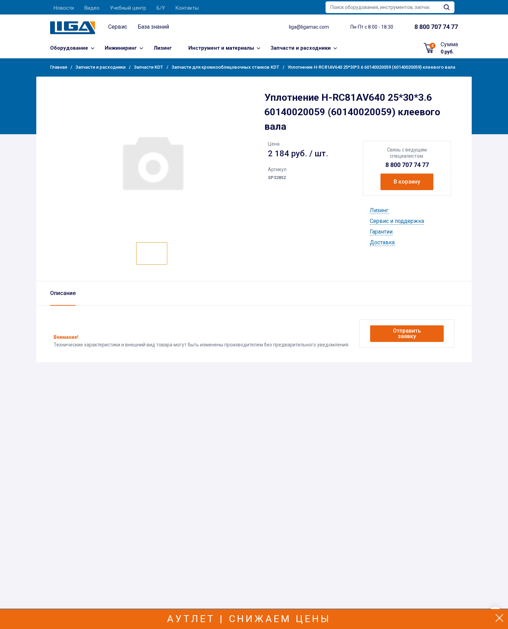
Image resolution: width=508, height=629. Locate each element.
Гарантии (381, 231)
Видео (92, 8)
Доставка (382, 242)
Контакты (187, 8)
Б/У (161, 8)
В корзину (407, 181)
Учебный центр (128, 8)
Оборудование (69, 48)
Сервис (117, 26)
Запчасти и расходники (301, 48)
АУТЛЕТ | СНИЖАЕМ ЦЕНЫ (249, 619)
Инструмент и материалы (221, 48)
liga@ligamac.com (309, 27)
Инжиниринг (121, 48)
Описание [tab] (63, 293)
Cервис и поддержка (397, 221)
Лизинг (162, 48)
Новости (64, 8)
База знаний (153, 26)
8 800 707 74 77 (407, 164)
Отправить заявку (407, 333)
